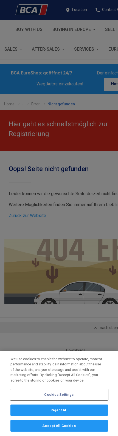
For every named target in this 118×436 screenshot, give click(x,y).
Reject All (58, 410)
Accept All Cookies (58, 426)
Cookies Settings (59, 394)
